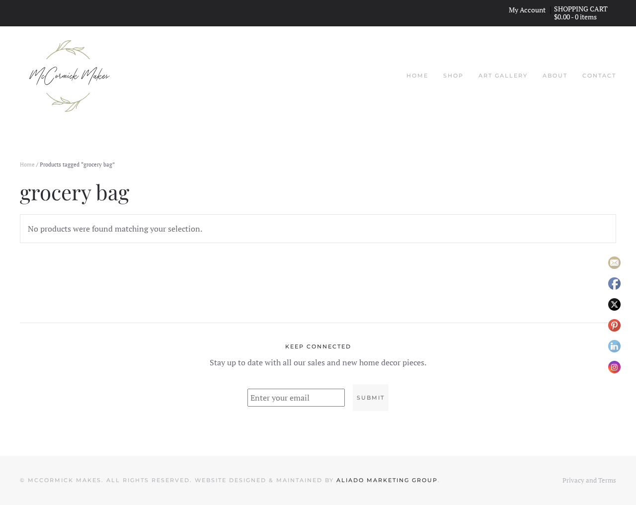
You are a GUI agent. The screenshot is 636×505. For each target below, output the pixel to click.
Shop (453, 75)
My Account (527, 9)
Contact (599, 75)
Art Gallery (503, 75)
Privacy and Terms (589, 480)
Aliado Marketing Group (387, 480)
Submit (371, 397)
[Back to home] (69, 76)
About (555, 75)
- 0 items (576, 16)
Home (417, 75)
